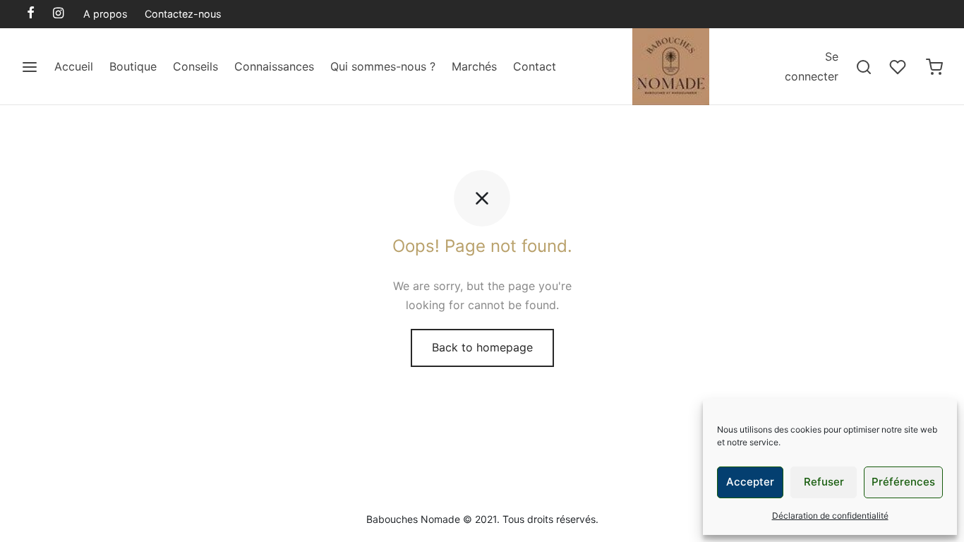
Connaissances (274, 66)
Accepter (750, 481)
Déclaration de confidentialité (830, 515)
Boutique (133, 66)
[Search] (863, 67)
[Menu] (29, 67)
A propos (105, 14)
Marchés (474, 66)
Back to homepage (482, 347)
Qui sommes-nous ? (382, 66)
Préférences (903, 481)
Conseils (195, 66)
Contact (534, 66)
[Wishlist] (899, 67)
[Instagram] (58, 14)
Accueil (73, 66)
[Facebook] (30, 14)
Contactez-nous (183, 14)
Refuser (824, 481)
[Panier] (934, 67)
